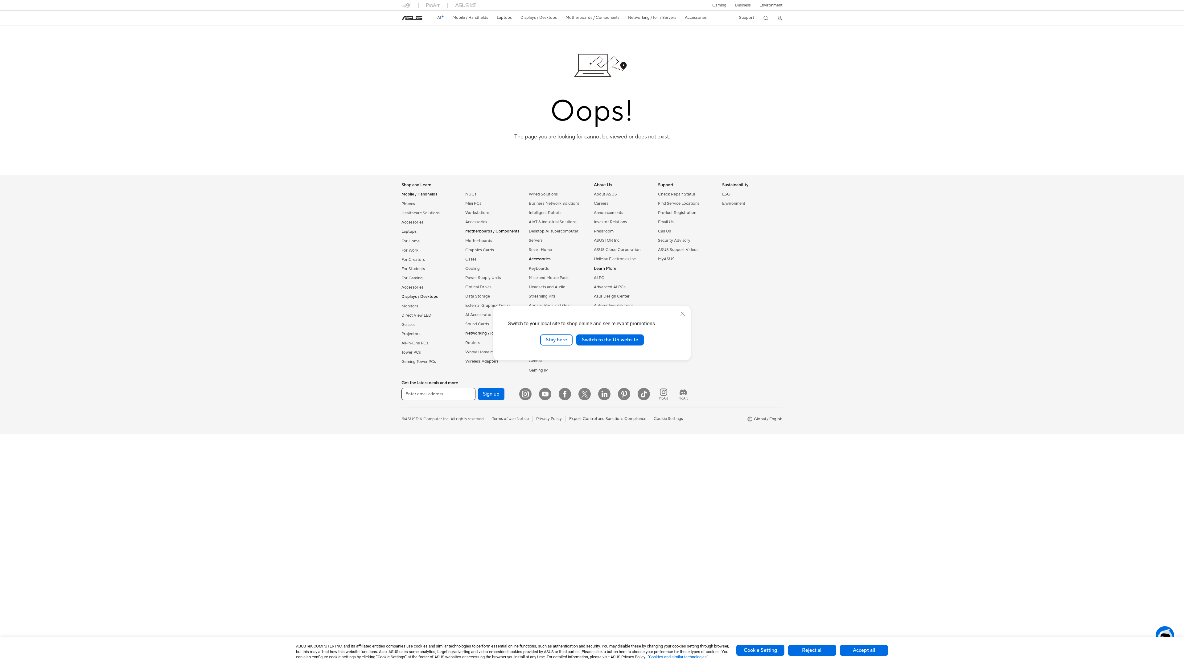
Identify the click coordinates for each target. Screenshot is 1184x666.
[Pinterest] (624, 394)
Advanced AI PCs (610, 287)
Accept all (864, 650)
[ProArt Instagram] (663, 394)
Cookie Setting (760, 650)
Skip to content (405, 18)
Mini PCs (473, 203)
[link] (411, 18)
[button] (719, 5)
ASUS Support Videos (678, 249)
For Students (413, 268)
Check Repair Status (677, 194)
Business (743, 5)
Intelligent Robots (545, 212)
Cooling (472, 268)
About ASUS (605, 194)
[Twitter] (584, 394)
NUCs (470, 194)
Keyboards (539, 268)
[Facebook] (565, 394)
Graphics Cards (479, 250)
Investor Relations (610, 222)
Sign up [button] (491, 394)
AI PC (599, 277)
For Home (410, 241)
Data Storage (477, 296)
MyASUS (666, 259)
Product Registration (677, 212)
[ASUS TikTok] (644, 394)
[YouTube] (545, 394)
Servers (536, 240)
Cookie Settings (668, 418)
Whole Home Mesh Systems (491, 352)
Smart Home (540, 249)
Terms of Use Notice (510, 418)
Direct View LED (416, 315)
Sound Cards (477, 324)
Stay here (556, 340)
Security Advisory (674, 240)
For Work (409, 250)
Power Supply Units (483, 277)
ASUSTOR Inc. (607, 240)
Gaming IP (538, 370)
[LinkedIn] (604, 394)
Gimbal (535, 361)
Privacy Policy (549, 418)
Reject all (812, 650)
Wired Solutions (543, 194)
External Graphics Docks (488, 305)
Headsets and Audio (547, 287)
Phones (408, 203)
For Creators (413, 259)
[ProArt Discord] (683, 394)
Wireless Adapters (482, 361)
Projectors (411, 333)
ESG (726, 194)
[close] (682, 313)
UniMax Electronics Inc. (615, 259)
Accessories (412, 222)
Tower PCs (411, 352)
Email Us (666, 222)
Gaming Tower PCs (418, 361)
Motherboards (478, 240)
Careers (601, 203)
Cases (470, 259)
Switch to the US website (610, 340)
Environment (771, 5)
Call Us (664, 231)
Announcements (608, 212)
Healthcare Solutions (420, 213)
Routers (472, 342)
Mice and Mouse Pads (549, 277)
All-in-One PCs (414, 343)
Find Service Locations (678, 203)
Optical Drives (478, 287)
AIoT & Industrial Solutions (553, 222)
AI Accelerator (478, 314)
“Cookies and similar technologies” (678, 657)
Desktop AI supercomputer (553, 231)
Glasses (408, 324)
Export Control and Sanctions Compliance (607, 418)
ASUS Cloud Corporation (617, 249)
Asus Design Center (612, 296)
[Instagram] (525, 394)
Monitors (409, 306)
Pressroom (604, 231)
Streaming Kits (542, 296)
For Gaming (412, 278)
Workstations (477, 212)
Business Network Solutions (554, 203)
